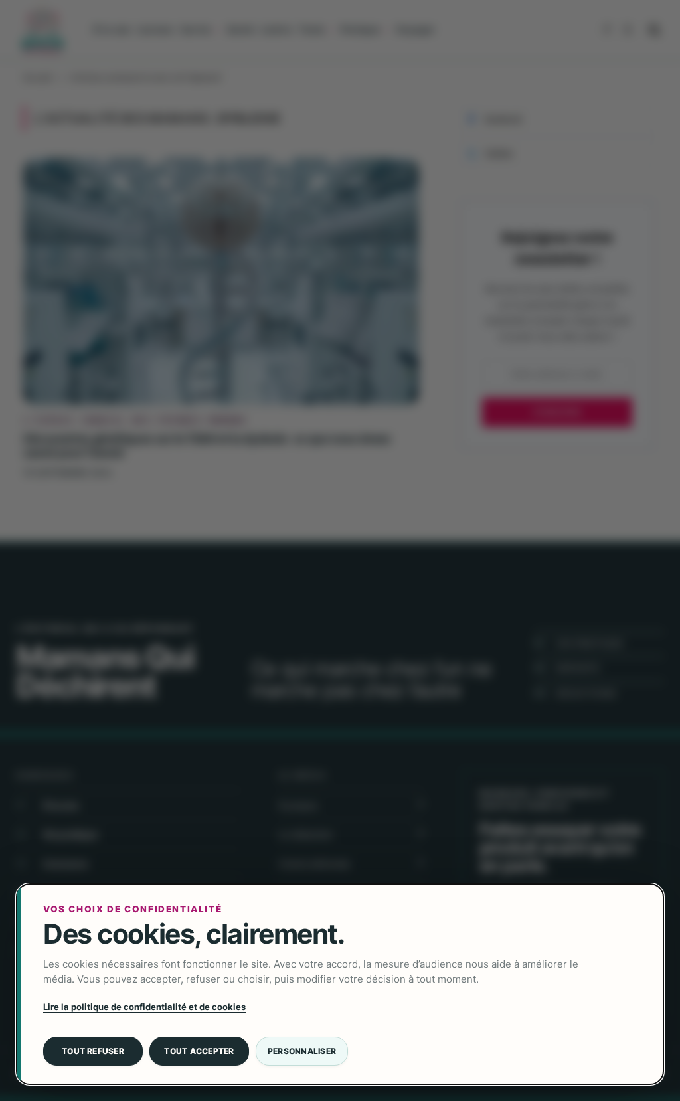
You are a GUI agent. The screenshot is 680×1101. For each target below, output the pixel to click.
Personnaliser (302, 1051)
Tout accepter (199, 1051)
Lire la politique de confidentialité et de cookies (144, 1006)
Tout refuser (93, 1051)
